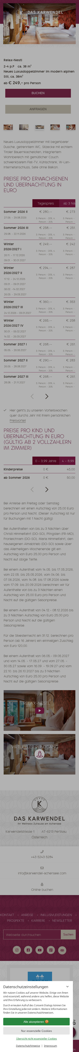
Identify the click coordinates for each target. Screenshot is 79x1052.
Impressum (50, 1046)
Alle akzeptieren (33, 1021)
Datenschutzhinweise (28, 1046)
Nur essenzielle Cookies (36, 1030)
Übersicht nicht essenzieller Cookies (36, 1038)
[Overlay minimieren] (67, 986)
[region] (36, 1003)
